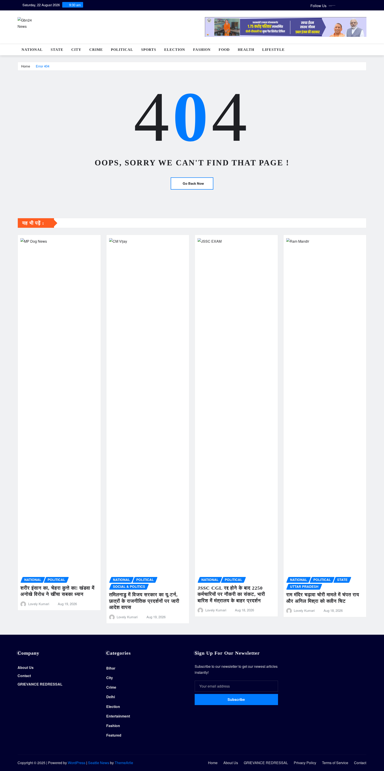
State (57, 50)
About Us (26, 667)
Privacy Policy (305, 762)
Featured (113, 735)
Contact (24, 675)
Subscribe (236, 699)
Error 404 (42, 66)
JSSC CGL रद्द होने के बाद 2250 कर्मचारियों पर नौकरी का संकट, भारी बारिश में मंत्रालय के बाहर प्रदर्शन (231, 594)
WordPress (76, 762)
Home (25, 66)
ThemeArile (124, 762)
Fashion (202, 50)
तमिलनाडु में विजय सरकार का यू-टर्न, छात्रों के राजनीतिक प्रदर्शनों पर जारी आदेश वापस (144, 601)
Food (224, 50)
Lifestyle (273, 50)
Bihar (110, 668)
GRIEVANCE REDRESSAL (40, 684)
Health (246, 50)
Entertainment (118, 716)
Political (122, 50)
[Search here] (365, 49)
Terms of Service (335, 762)
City (76, 50)
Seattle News (98, 762)
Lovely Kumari (38, 603)
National (32, 50)
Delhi (110, 696)
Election (174, 50)
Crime (96, 50)
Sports (148, 50)
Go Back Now (193, 183)
